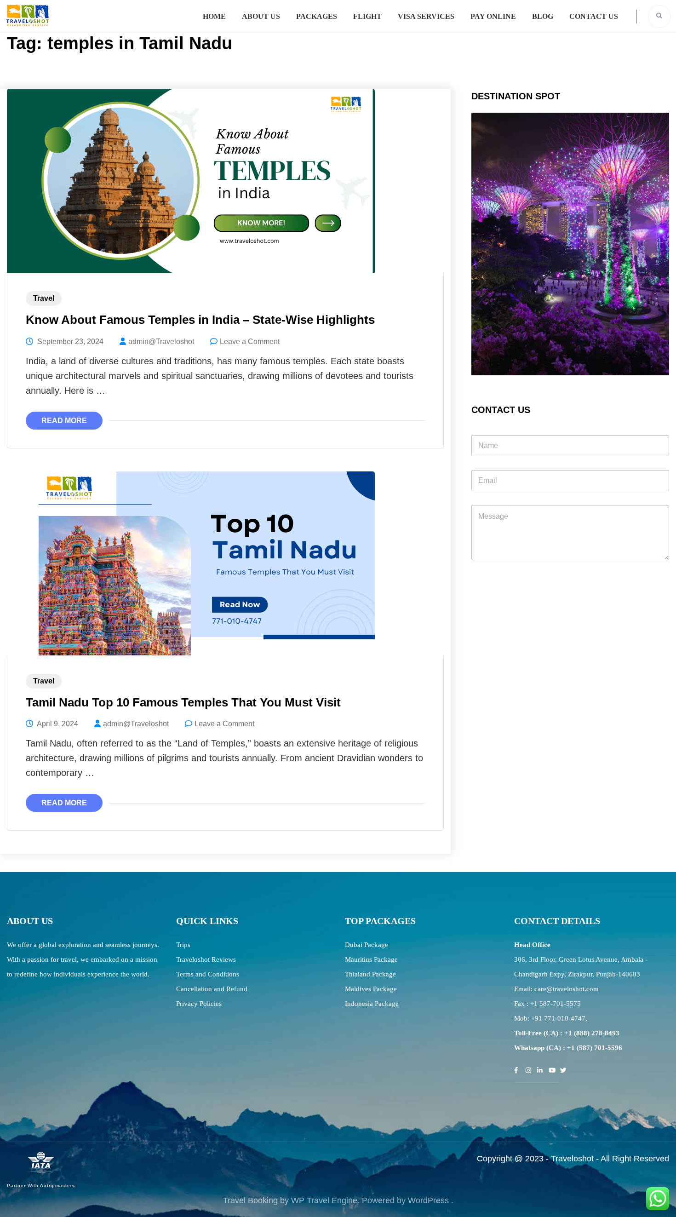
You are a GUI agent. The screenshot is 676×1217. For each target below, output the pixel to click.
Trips (183, 944)
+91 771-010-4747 (558, 1018)
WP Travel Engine (324, 1200)
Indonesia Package (372, 1003)
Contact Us (593, 16)
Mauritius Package (371, 959)
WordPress (428, 1200)
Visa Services (426, 16)
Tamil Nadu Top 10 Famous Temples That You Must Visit (183, 702)
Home (214, 16)
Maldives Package (371, 989)
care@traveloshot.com (566, 989)
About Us (261, 16)
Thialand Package (370, 974)
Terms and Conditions (207, 974)
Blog (542, 16)
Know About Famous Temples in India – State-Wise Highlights (200, 320)
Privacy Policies (199, 1003)
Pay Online (493, 16)
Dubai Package (366, 944)
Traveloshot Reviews (206, 959)
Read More (64, 421)
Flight (367, 16)
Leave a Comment (250, 341)
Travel (43, 298)
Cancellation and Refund (211, 989)
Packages (316, 16)
